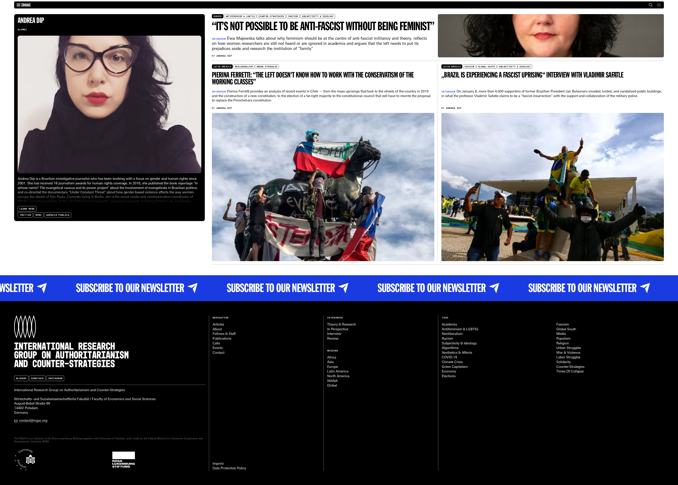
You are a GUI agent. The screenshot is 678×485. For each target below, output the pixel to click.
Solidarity (563, 362)
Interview (334, 334)
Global (332, 385)
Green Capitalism (455, 367)
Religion (562, 343)
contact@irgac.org (33, 421)
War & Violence (568, 353)
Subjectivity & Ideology (318, 16)
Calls (216, 343)
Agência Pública (57, 214)
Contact (218, 353)
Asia (330, 362)
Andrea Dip (224, 55)
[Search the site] (650, 4)
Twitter (25, 214)
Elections (449, 376)
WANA (332, 381)
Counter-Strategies (271, 16)
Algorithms (450, 348)
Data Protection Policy (229, 468)
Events (218, 348)
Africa (331, 357)
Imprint (218, 464)
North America (338, 376)
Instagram (55, 378)
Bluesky (21, 378)
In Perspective (337, 329)
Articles (218, 324)
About (217, 329)
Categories (335, 317)
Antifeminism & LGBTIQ (240, 16)
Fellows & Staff (224, 334)
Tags (445, 317)
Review (332, 339)
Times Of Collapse (570, 371)
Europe (217, 16)
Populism (563, 339)
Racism (447, 339)
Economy (449, 371)
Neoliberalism (244, 66)
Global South (486, 66)
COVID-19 (449, 357)
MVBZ (38, 214)
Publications (222, 339)
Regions (332, 350)
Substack (37, 378)
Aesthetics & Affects (457, 353)
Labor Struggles (568, 357)
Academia (449, 324)
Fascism (293, 16)
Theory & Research (341, 324)
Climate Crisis (452, 362)
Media (561, 334)
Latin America (222, 66)
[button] (659, 5)
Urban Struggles (267, 66)
